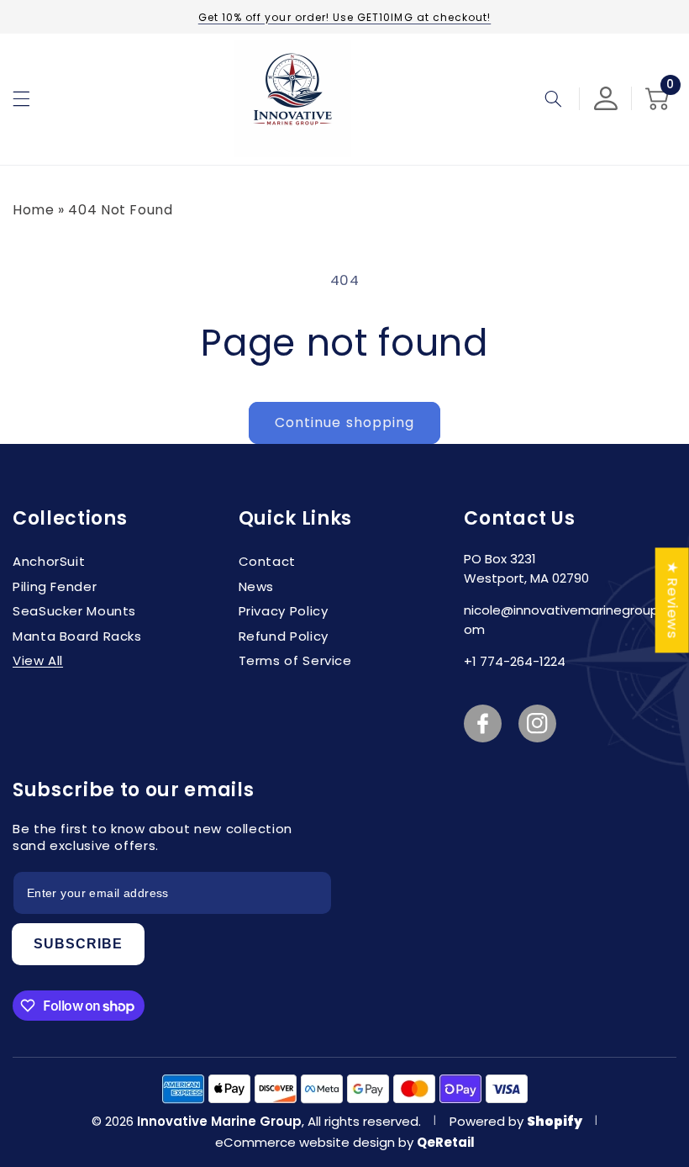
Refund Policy (284, 636)
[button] (21, 98)
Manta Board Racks (77, 636)
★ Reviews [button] (673, 600)
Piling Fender (55, 586)
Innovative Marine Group (219, 1121)
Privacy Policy (284, 611)
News (257, 586)
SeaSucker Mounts (74, 611)
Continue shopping (344, 422)
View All (38, 660)
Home (34, 209)
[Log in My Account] (606, 98)
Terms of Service (295, 660)
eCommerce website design (306, 1142)
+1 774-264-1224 (514, 661)
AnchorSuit (49, 561)
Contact (267, 561)
